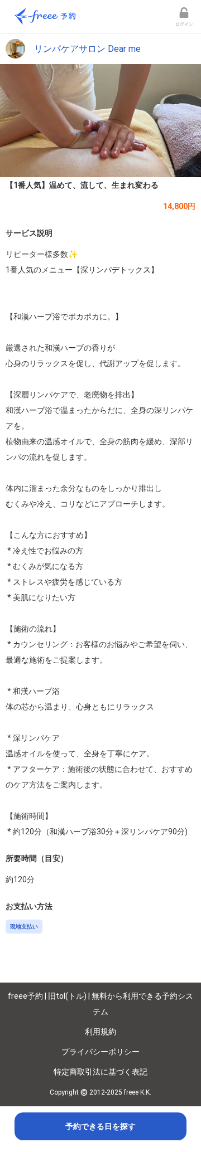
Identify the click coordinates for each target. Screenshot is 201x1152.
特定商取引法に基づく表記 (100, 1071)
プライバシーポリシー (100, 1051)
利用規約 (100, 1031)
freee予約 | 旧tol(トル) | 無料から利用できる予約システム (100, 1003)
